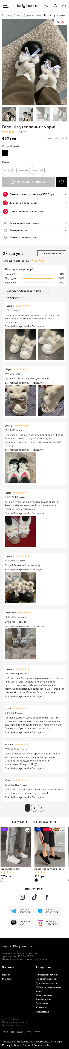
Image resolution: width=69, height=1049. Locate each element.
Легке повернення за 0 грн (26, 211)
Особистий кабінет (47, 974)
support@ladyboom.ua (17, 946)
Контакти (41, 1007)
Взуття (18, 15)
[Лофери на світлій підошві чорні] (49, 847)
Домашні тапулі (33, 15)
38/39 (21, 170)
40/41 (35, 170)
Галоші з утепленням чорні (55, 15)
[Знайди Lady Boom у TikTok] (34, 897)
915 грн (39, 876)
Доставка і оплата (46, 983)
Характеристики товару (24, 223)
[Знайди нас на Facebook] (47, 897)
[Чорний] (5, 153)
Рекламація (42, 1011)
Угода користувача (11, 1025)
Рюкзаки (7, 978)
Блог (39, 991)
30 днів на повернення (23, 202)
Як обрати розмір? (47, 978)
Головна (7, 15)
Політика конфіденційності (14, 1022)
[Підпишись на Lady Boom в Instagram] (22, 897)
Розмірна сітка (18, 230)
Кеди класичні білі (10, 869)
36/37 (7, 170)
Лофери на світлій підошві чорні (49, 869)
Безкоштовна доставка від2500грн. (32, 194)
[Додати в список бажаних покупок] (61, 182)
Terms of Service (32, 1045)
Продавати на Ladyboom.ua (44, 997)
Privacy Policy (10, 1045)
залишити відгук (51, 253)
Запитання (42, 1003)
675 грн (6, 876)
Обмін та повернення (23, 237)
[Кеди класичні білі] (16, 847)
